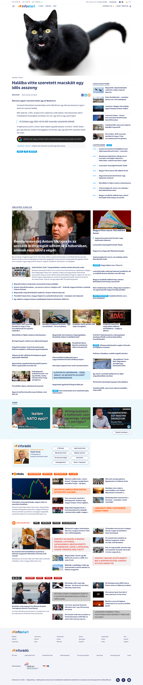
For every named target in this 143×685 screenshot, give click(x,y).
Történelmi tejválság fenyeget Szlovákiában (110, 382)
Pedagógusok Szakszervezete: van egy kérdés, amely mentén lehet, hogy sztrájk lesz (40, 376)
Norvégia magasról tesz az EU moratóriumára (70, 366)
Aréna (129, 655)
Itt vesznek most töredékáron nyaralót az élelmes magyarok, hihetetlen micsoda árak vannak (29, 554)
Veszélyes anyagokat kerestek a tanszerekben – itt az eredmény (54, 325)
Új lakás (73, 474)
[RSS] (118, 680)
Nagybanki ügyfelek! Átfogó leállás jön (67, 385)
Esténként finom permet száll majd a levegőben (84, 325)
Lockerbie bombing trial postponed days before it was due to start (112, 614)
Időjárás (126, 642)
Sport (39, 578)
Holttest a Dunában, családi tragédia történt (110, 354)
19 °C (129, 2)
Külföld (14, 639)
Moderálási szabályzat (79, 680)
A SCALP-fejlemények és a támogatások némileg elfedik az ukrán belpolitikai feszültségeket (109, 337)
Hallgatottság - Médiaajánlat (35, 680)
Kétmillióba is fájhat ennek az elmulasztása (29, 335)
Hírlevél (126, 639)
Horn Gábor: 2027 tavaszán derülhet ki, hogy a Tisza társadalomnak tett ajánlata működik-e (22, 328)
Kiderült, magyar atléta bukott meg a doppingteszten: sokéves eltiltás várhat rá (111, 561)
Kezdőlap (21, 146)
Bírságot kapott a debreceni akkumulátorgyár (30, 341)
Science (58, 578)
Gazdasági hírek (115, 655)
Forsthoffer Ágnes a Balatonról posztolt (27, 386)
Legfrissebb (104, 636)
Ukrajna (48, 6)
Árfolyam (47, 474)
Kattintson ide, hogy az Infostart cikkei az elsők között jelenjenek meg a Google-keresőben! (52, 139)
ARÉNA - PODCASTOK (122, 6)
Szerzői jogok (92, 680)
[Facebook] (123, 680)
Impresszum (50, 680)
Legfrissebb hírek (30, 655)
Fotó (125, 636)
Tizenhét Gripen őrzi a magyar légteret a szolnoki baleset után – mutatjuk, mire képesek (48, 296)
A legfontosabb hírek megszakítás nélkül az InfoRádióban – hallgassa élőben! (112, 328)
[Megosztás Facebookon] (82, 95)
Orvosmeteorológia (83, 655)
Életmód (59, 642)
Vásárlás (46, 523)
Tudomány (37, 636)
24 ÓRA (109, 145)
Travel (48, 578)
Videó (103, 642)
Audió (103, 639)
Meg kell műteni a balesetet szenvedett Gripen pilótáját (36, 284)
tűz (26, 151)
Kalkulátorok (69, 523)
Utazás (56, 523)
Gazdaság (15, 642)
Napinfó (81, 642)
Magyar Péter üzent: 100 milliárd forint (109, 232)
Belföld (14, 636)
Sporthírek (100, 655)
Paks (55, 6)
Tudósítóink (60, 636)
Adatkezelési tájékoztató (63, 680)
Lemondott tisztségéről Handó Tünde (108, 245)
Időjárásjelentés (65, 655)
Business (30, 578)
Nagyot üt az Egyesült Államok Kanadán (108, 251)
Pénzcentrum (34, 474)
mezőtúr (33, 151)
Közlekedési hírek (47, 655)
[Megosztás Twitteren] (85, 95)
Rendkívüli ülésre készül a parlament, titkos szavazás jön (80, 345)
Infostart (16, 95)
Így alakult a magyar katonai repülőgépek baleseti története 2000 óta (41, 299)
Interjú (59, 639)
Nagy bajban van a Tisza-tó (111, 265)
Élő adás (61, 448)
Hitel (36, 523)
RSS (99, 680)
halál (20, 151)
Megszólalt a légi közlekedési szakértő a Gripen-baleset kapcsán (39, 293)
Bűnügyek (82, 639)
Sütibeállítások (106, 680)
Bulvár (28, 146)
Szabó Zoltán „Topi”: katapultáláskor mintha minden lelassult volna (58, 267)
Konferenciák (60, 474)
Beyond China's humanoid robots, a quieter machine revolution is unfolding (71, 596)
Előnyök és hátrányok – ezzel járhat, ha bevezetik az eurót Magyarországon (69, 375)
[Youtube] (129, 680)
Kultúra (36, 639)
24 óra (41, 6)
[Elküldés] (89, 95)
